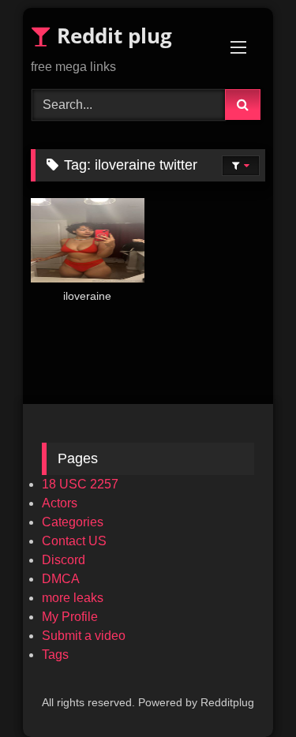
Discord (63, 560)
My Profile (70, 616)
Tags (55, 654)
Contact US (74, 541)
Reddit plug (111, 35)
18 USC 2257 (80, 484)
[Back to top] (247, 690)
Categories (72, 522)
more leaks (72, 597)
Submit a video (84, 635)
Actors (59, 503)
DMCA (61, 578)
